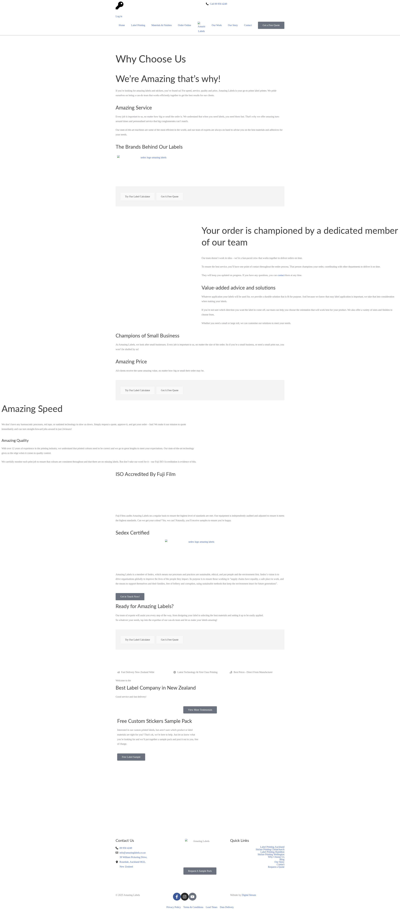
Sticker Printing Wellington (271, 854)
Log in (119, 16)
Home (122, 25)
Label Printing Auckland (272, 847)
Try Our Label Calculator (137, 196)
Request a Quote (276, 867)
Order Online (184, 25)
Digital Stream (249, 895)
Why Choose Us (276, 857)
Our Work (217, 25)
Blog (282, 859)
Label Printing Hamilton (272, 852)
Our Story (233, 25)
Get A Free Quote (169, 196)
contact (281, 275)
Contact (248, 25)
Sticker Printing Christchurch (270, 849)
